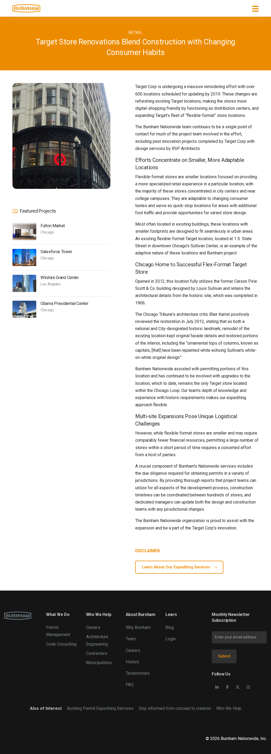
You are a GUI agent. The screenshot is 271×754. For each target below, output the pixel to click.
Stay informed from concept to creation (175, 708)
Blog (169, 627)
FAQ (129, 684)
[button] (255, 8)
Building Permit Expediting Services (100, 708)
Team (131, 638)
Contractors (96, 653)
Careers (133, 650)
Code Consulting (61, 644)
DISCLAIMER (147, 550)
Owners (93, 627)
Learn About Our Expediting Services (176, 567)
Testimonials (138, 673)
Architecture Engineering (97, 640)
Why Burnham (138, 627)
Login (170, 638)
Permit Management (58, 631)
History (132, 661)
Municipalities (99, 662)
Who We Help (228, 708)
